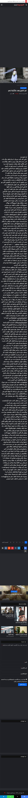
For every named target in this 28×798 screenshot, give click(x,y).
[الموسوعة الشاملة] (19, 5)
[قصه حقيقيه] (7, 629)
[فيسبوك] (25, 548)
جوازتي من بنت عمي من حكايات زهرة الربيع (16, 1)
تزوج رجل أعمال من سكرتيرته (21, 634)
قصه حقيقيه (10, 634)
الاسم (25, 662)
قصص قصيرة (19, 85)
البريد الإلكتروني (23, 667)
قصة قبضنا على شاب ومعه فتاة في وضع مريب (7, 615)
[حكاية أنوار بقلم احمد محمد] (21, 614)
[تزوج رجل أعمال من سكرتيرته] (21, 629)
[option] (14, 593)
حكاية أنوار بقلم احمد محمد (21, 622)
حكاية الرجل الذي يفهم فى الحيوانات (14, 594)
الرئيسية (24, 85)
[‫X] (22, 548)
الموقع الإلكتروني (24, 673)
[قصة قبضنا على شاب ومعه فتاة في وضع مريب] (7, 610)
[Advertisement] (14, 22)
